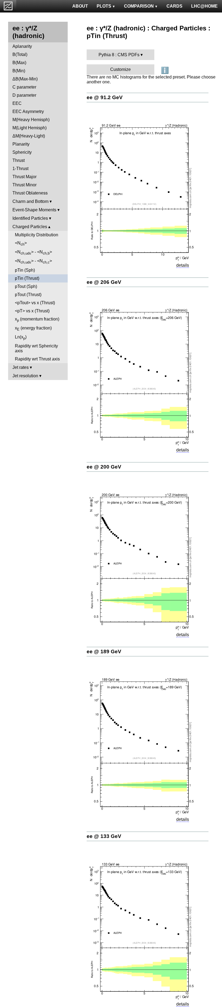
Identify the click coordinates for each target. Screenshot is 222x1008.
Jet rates (20, 367)
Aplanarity (22, 46)
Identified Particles (30, 218)
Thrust (18, 160)
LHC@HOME (204, 6)
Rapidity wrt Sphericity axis (36, 348)
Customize (120, 69)
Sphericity (22, 152)
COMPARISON (139, 6)
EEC (17, 103)
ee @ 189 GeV (104, 651)
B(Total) (19, 54)
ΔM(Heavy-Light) (28, 136)
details (182, 265)
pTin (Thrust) (27, 278)
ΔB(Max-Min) (25, 79)
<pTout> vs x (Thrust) (35, 302)
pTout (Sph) (26, 286)
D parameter (24, 95)
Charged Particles (29, 226)
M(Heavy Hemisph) (31, 119)
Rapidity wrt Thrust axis (37, 359)
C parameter (24, 87)
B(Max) (19, 62)
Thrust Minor (24, 185)
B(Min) (18, 70)
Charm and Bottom (30, 201)
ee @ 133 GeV (104, 836)
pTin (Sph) (25, 270)
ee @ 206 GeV (104, 282)
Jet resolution (25, 375)
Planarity (21, 144)
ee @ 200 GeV (104, 467)
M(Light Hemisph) (29, 127)
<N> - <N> (33, 252)
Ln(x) (21, 337)
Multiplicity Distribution (36, 235)
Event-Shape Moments (34, 210)
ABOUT (80, 6)
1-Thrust (20, 168)
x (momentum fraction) (37, 319)
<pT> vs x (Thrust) (32, 311)
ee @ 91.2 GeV (105, 97)
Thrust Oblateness (30, 193)
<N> (21, 243)
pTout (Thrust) (28, 294)
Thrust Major (24, 176)
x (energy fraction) (33, 328)
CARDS (174, 6)
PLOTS (104, 6)
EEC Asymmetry (28, 111)
